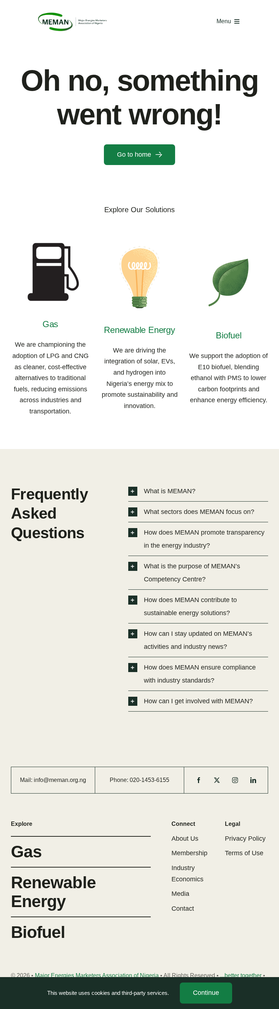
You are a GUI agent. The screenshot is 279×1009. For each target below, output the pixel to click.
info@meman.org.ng (60, 780)
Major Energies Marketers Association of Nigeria (97, 975)
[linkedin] (253, 780)
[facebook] (198, 780)
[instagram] (235, 780)
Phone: (120, 780)
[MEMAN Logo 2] (72, 14)
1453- (148, 780)
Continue (206, 992)
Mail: (27, 780)
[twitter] (217, 780)
